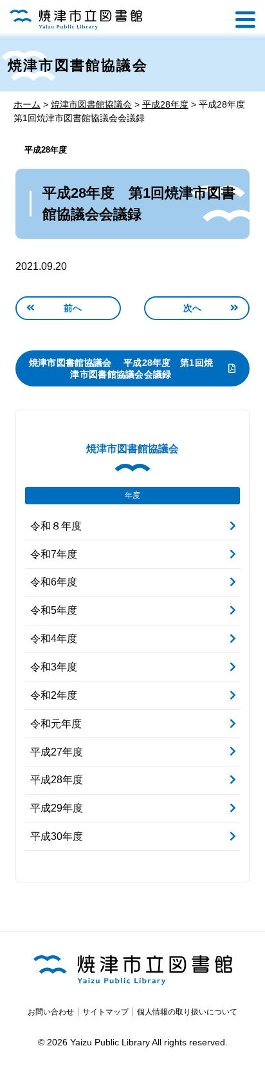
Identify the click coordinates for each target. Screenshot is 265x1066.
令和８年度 (56, 524)
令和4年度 (53, 638)
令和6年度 (53, 581)
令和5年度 (53, 609)
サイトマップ (105, 1011)
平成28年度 (45, 150)
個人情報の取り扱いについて (187, 1011)
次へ (192, 306)
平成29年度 (56, 807)
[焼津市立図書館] (76, 20)
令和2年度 (53, 694)
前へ (73, 306)
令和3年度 (53, 665)
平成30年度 (56, 835)
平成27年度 (56, 750)
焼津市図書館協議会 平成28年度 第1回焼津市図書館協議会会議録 (121, 367)
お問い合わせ (51, 1011)
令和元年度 (56, 722)
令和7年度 (53, 552)
